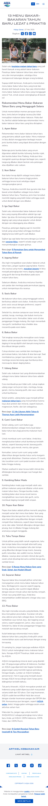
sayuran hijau (12, 241)
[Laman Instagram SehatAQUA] (32, 765)
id (33, 4)
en (37, 4)
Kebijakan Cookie (33, 776)
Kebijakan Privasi (15, 776)
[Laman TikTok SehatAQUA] (40, 765)
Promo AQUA (36, 773)
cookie (27, 791)
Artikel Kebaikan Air (24, 749)
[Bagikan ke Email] (34, 33)
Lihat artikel (22, 754)
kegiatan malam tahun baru (24, 66)
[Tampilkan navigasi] (43, 4)
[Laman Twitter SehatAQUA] (16, 765)
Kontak (24, 773)
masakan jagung (31, 268)
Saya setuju (24, 801)
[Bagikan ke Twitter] (22, 33)
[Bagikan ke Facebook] (26, 33)
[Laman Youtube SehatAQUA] (24, 765)
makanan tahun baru (11, 401)
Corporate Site (11, 773)
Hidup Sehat (19, 29)
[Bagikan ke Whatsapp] (30, 33)
